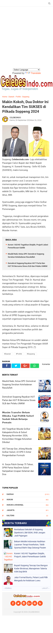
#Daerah (7, 354)
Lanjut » (45, 588)
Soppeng (25, 97)
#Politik (19, 354)
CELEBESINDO (33, 612)
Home (4, 97)
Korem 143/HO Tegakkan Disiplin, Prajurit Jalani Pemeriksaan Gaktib (30, 555)
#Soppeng (31, 354)
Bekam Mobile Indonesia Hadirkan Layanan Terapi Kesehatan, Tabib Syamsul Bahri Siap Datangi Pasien (30, 544)
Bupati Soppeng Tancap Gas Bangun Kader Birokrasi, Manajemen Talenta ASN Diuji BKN (31, 568)
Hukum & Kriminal (15, 505)
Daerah (11, 97)
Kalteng (10, 516)
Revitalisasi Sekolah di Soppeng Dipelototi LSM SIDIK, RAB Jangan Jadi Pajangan (29, 532)
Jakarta (10, 510)
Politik (18, 97)
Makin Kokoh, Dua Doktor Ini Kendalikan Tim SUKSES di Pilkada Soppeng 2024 (25, 107)
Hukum (10, 500)
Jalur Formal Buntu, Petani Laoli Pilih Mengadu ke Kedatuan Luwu (31, 579)
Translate (36, 73)
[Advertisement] (26, 39)
